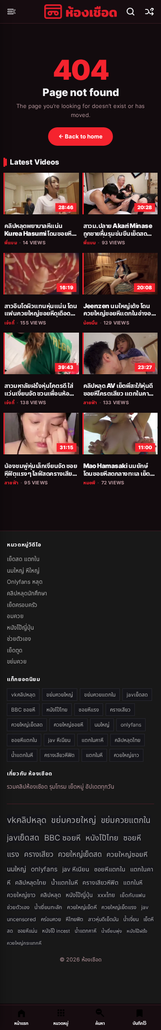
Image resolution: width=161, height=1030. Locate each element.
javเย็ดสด (137, 694)
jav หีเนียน (59, 740)
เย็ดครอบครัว (22, 604)
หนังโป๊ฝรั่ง (137, 931)
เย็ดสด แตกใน (23, 559)
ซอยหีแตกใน (24, 740)
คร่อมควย (51, 919)
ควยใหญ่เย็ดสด (27, 724)
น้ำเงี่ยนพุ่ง (111, 931)
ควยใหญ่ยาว (126, 755)
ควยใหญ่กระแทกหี (24, 943)
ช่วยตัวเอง (19, 638)
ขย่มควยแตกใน (99, 694)
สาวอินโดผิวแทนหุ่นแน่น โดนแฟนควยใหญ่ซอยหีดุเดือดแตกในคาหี (40, 313)
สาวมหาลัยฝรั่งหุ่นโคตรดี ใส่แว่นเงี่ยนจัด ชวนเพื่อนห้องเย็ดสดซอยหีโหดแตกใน (38, 393)
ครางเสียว (120, 709)
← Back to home (80, 136)
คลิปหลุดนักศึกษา (27, 593)
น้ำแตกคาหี (86, 931)
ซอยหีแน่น (27, 931)
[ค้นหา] (131, 12)
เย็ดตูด (14, 650)
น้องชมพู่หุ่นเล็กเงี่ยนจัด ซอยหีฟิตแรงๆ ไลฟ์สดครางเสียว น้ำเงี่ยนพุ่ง (40, 473)
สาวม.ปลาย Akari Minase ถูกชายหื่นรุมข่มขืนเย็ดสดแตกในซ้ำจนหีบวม (117, 233)
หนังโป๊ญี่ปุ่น (20, 627)
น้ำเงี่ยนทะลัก (48, 907)
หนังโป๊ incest (56, 931)
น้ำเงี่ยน (131, 919)
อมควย (15, 616)
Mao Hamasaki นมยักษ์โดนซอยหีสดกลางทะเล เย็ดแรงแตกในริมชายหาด (116, 473)
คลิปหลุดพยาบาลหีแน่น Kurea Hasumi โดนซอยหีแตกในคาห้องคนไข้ (38, 233)
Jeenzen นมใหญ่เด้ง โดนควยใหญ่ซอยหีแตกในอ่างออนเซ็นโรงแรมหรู (117, 313)
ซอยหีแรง (89, 709)
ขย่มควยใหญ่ (59, 694)
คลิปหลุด (50, 895)
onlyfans (131, 724)
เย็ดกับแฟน (133, 895)
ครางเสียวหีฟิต (59, 755)
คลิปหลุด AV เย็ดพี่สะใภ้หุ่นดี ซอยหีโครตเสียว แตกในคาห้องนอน (118, 393)
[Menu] (12, 12)
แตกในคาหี (92, 740)
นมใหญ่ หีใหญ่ (23, 570)
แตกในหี (94, 755)
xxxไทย (106, 895)
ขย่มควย (17, 661)
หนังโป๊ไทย (56, 709)
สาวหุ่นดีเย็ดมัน (103, 919)
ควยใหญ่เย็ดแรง (119, 907)
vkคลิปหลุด (23, 694)
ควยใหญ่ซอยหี (68, 724)
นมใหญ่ (101, 724)
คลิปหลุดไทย (127, 740)
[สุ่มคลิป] (149, 12)
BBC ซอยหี (23, 709)
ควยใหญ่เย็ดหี (82, 907)
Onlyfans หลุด (25, 581)
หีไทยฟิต (74, 919)
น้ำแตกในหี (22, 755)
